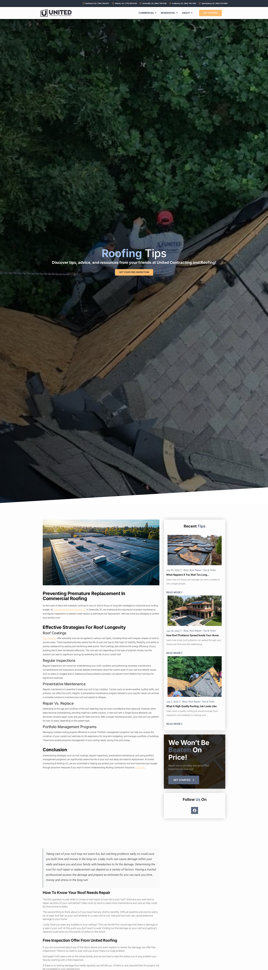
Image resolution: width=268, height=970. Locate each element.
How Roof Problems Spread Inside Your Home (192, 635)
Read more (173, 592)
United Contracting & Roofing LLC (69, 609)
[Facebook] (194, 810)
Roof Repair (195, 570)
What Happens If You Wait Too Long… (187, 574)
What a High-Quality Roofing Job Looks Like (191, 706)
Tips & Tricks (209, 570)
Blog (186, 570)
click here (140, 767)
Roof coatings (49, 638)
